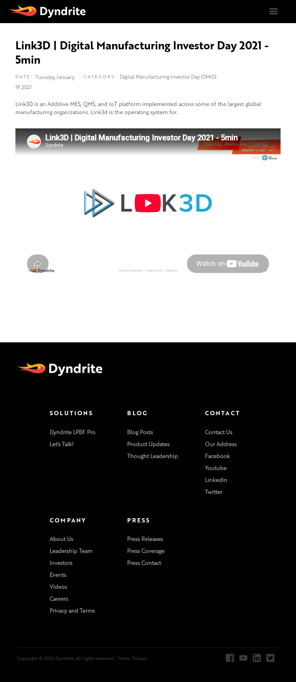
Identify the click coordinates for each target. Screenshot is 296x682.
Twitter (213, 492)
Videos (58, 587)
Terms (123, 658)
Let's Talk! (62, 444)
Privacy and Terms (72, 611)
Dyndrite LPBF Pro (73, 432)
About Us (61, 539)
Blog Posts (140, 432)
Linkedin (216, 480)
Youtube (216, 468)
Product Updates (148, 444)
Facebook (217, 456)
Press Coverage (146, 551)
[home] (47, 11)
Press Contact (144, 563)
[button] (273, 11)
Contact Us (218, 432)
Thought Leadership (152, 456)
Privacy (139, 658)
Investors (61, 563)
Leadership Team (71, 551)
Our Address (221, 444)
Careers (59, 599)
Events (58, 575)
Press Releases (145, 539)
